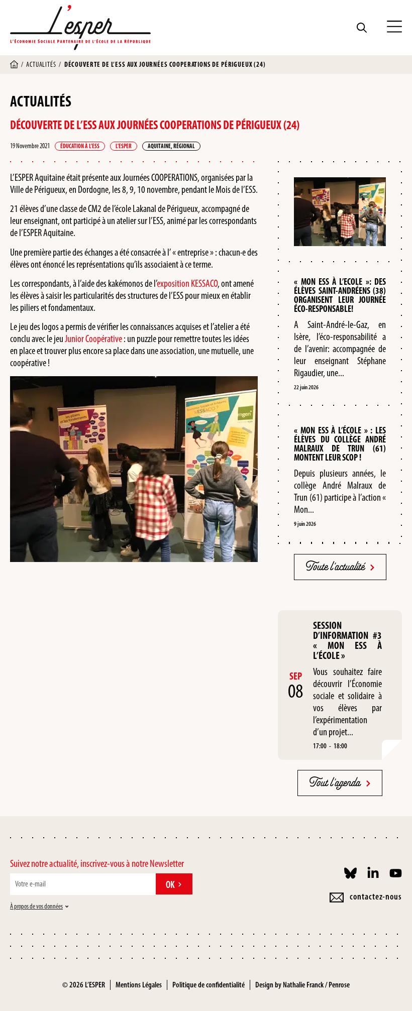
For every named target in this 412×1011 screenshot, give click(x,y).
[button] (394, 27)
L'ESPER (124, 146)
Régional (184, 146)
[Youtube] (395, 873)
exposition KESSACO (187, 283)
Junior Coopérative (93, 338)
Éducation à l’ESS (79, 146)
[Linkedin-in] (373, 873)
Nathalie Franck (303, 984)
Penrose (339, 984)
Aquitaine (159, 146)
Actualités (41, 64)
